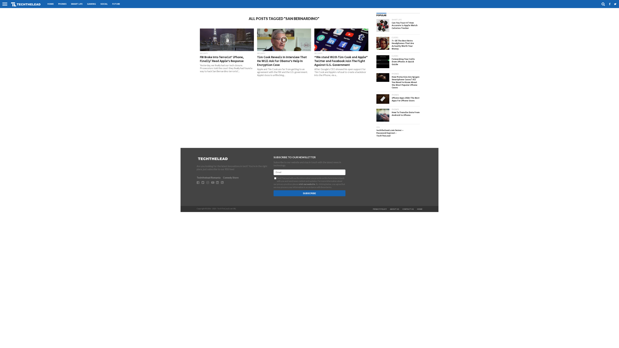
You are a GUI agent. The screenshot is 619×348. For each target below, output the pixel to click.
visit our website (307, 184)
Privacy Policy (380, 209)
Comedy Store (231, 177)
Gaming (91, 4)
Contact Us (408, 209)
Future (116, 4)
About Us (394, 209)
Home (50, 4)
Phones (62, 4)
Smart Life (77, 4)
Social (104, 4)
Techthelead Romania (209, 177)
